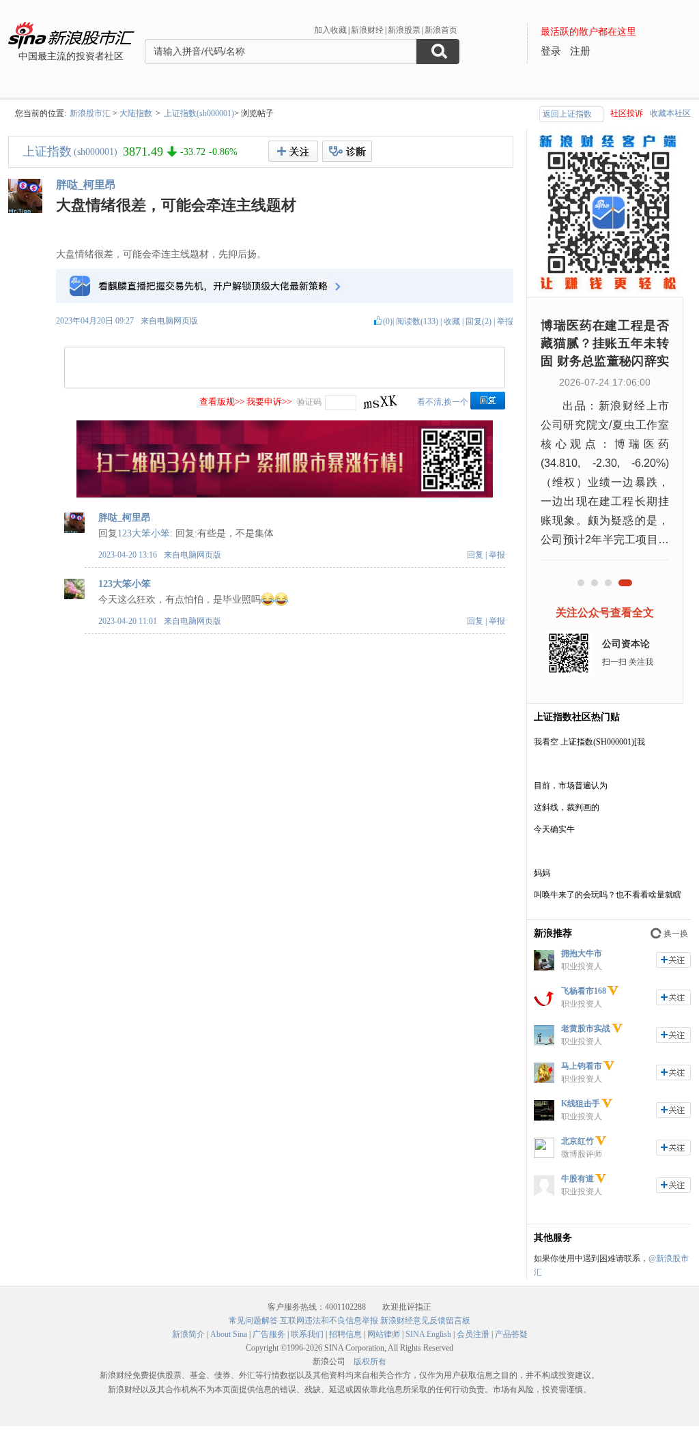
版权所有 (370, 1361)
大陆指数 (135, 113)
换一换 (676, 933)
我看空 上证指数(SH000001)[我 (589, 742)
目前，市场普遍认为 (571, 785)
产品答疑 (511, 1334)
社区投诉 (626, 113)
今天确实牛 (554, 829)
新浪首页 (441, 30)
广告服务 (269, 1334)
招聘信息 (345, 1334)
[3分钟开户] (284, 495)
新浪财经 (367, 30)
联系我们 (307, 1334)
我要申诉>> (268, 402)
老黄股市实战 (585, 1028)
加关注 (673, 960)
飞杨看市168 (583, 991)
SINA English (428, 1334)
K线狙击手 (580, 1103)
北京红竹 (577, 1141)
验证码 (309, 402)
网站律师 (383, 1334)
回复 (475, 555)
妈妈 (542, 873)
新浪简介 (188, 1334)
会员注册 (473, 1334)
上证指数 (47, 151)
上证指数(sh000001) (199, 113)
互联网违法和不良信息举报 (329, 1320)
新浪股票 (404, 30)
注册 (580, 51)
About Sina (228, 1334)
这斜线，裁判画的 (566, 807)
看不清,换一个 (442, 402)
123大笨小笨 (143, 533)
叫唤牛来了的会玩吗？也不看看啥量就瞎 (607, 894)
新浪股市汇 (90, 113)
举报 (505, 321)
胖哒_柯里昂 (86, 184)
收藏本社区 (670, 113)
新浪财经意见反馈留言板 (425, 1320)
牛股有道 (577, 1178)
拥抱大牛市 (581, 953)
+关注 (293, 151)
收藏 (452, 321)
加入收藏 (330, 30)
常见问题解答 (253, 1320)
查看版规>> (221, 402)
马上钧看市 (581, 1066)
